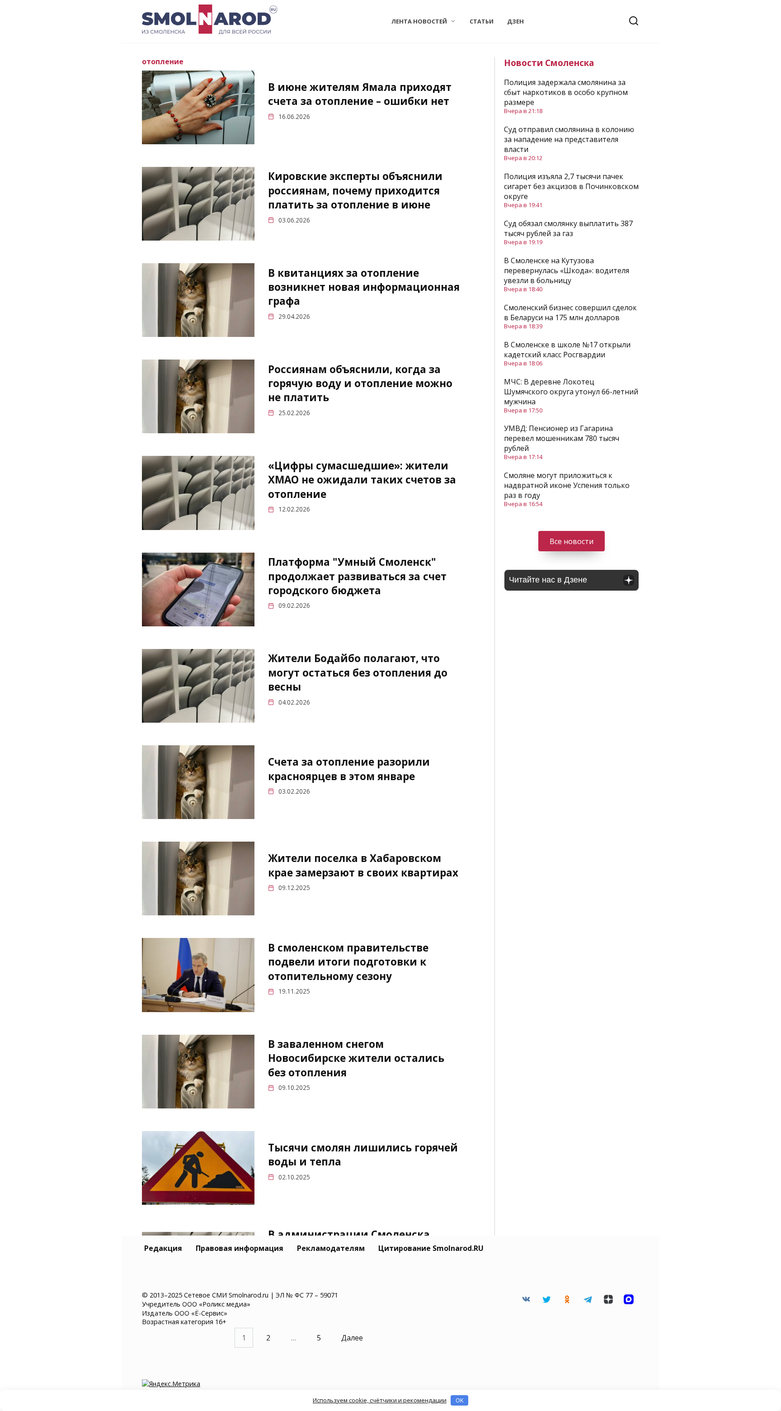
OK (460, 1400)
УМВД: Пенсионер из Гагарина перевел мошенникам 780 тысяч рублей (561, 438)
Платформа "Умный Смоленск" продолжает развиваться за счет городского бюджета (357, 576)
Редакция (163, 1248)
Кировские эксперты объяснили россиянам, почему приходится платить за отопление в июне (355, 191)
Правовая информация (239, 1248)
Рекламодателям (331, 1248)
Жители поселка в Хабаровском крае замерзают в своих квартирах (363, 866)
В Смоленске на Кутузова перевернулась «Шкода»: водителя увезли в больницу (566, 270)
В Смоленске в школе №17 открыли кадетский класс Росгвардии (567, 350)
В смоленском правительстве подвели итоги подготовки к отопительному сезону (348, 962)
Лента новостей (419, 21)
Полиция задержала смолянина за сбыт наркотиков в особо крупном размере (566, 92)
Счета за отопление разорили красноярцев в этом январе (349, 769)
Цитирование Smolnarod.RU (431, 1248)
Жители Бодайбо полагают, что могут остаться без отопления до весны (357, 673)
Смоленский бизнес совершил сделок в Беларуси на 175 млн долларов (570, 312)
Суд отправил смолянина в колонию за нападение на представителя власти (569, 139)
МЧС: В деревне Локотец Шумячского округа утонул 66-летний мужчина (571, 392)
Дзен (515, 21)
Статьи (482, 21)
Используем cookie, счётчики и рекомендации (380, 1400)
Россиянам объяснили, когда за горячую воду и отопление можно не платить (360, 383)
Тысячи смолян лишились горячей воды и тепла (363, 1155)
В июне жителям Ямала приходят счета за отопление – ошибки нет (360, 94)
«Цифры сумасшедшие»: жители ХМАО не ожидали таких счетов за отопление (362, 480)
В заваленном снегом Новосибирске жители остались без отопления (356, 1058)
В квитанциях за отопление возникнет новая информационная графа (364, 287)
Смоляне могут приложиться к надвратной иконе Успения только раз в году (567, 485)
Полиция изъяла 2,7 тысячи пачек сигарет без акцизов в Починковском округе (571, 186)
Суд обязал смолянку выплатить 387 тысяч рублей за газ (568, 228)
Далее (352, 1338)
